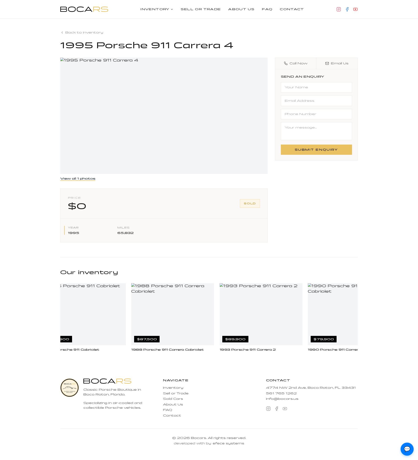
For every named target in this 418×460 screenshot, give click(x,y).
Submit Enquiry (316, 149)
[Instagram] (338, 9)
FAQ (267, 9)
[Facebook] (347, 9)
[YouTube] (355, 9)
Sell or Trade (201, 9)
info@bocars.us (282, 399)
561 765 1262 (281, 393)
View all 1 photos (77, 178)
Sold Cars (173, 399)
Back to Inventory (84, 32)
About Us (241, 9)
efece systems (228, 443)
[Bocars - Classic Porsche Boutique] (84, 9)
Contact (292, 9)
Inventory (154, 9)
